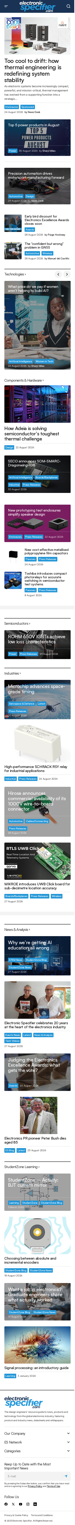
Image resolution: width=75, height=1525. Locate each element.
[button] (6, 6)
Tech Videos (12, 1040)
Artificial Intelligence (20, 361)
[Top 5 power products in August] (37, 137)
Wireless (47, 253)
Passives (30, 559)
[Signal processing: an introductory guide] (37, 1345)
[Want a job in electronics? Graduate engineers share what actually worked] (37, 1301)
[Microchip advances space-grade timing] (37, 699)
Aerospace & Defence (21, 703)
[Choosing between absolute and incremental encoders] (37, 1235)
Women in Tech (44, 361)
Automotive (15, 196)
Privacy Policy (35, 1486)
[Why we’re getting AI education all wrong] (37, 955)
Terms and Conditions (41, 1515)
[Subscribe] (66, 1476)
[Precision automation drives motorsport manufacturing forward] (37, 186)
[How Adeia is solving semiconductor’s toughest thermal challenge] (37, 404)
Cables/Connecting (37, 821)
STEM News (15, 959)
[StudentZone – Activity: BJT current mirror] (37, 1192)
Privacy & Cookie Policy (16, 1515)
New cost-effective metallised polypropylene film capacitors (47, 551)
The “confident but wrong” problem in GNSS (44, 245)
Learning (14, 1202)
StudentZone (30, 1202)
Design (30, 196)
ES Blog (9, 1150)
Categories (12, 1451)
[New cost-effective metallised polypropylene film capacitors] (13, 556)
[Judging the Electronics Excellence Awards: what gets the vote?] (37, 1072)
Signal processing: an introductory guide (36, 1368)
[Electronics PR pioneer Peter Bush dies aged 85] (37, 1115)
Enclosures (11, 106)
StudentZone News (20, 967)
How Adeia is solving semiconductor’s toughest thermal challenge (31, 433)
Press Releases (31, 484)
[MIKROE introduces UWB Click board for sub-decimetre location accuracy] (37, 861)
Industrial (14, 484)
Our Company (14, 1433)
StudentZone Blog (36, 959)
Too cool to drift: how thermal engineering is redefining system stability (32, 70)
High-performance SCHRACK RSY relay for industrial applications (35, 769)
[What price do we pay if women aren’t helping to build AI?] (37, 325)
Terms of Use (53, 1486)
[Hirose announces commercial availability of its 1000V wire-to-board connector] (37, 812)
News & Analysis (43, 1034)
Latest (41, 703)
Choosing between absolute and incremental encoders (30, 1260)
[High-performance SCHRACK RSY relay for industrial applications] (37, 743)
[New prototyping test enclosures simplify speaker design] (37, 523)
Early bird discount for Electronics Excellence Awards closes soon (47, 220)
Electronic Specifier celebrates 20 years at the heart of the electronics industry (36, 1025)
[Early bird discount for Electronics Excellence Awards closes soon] (13, 223)
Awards (30, 229)
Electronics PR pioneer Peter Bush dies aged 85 (35, 1140)
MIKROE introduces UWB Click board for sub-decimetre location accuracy (37, 886)
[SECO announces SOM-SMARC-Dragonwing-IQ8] (37, 474)
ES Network (13, 1442)
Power (12, 150)
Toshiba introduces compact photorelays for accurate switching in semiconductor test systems (46, 579)
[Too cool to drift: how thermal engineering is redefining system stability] (37, 36)
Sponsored (27, 106)
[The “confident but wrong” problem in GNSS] (13, 250)
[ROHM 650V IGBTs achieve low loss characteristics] (37, 644)
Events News (12, 1034)
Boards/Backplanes (47, 477)
